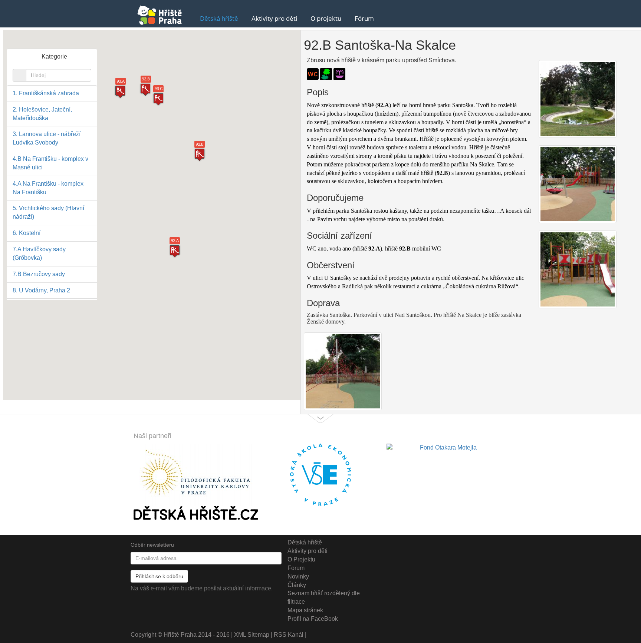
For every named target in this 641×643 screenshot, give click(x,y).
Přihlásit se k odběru (159, 576)
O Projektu (301, 559)
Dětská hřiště (219, 18)
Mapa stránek (305, 610)
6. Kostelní (26, 233)
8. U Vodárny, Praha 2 (41, 290)
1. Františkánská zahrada (46, 93)
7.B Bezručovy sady (39, 274)
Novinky (298, 576)
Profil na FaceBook (312, 619)
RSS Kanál (288, 635)
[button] (200, 155)
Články (296, 585)
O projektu (325, 18)
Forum (296, 568)
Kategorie (54, 56)
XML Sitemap (251, 635)
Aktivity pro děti (274, 18)
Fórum (364, 18)
